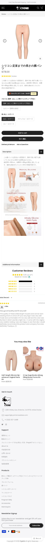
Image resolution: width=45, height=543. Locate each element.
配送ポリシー (6, 439)
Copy (33, 94)
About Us (5, 446)
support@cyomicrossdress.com (16, 415)
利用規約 (4, 457)
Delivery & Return (8, 144)
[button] (6, 76)
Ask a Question (22, 144)
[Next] (40, 40)
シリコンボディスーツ (9, 489)
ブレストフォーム (7, 482)
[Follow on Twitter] (2, 424)
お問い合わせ (6, 453)
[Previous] (4, 40)
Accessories (6, 503)
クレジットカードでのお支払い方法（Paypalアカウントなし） (22, 442)
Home (4, 14)
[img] (4, 303)
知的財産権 (5, 464)
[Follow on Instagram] (6, 424)
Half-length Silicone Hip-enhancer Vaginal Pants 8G (11, 377)
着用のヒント (6, 435)
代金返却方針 (6, 450)
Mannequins (6, 507)
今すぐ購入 (22, 139)
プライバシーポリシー (9, 460)
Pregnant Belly (7, 500)
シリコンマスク (7, 496)
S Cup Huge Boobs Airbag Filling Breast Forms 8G (33, 376)
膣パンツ (4, 485)
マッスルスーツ (7, 493)
